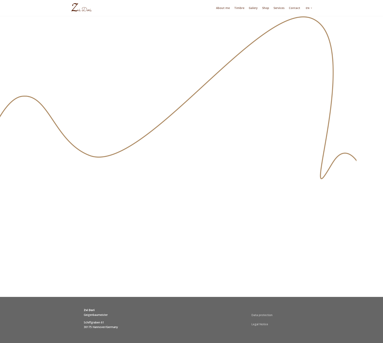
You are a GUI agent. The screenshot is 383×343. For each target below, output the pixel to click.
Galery (253, 8)
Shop (265, 8)
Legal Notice (259, 324)
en (308, 8)
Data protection (261, 315)
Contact (294, 8)
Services (278, 8)
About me (223, 8)
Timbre (239, 8)
